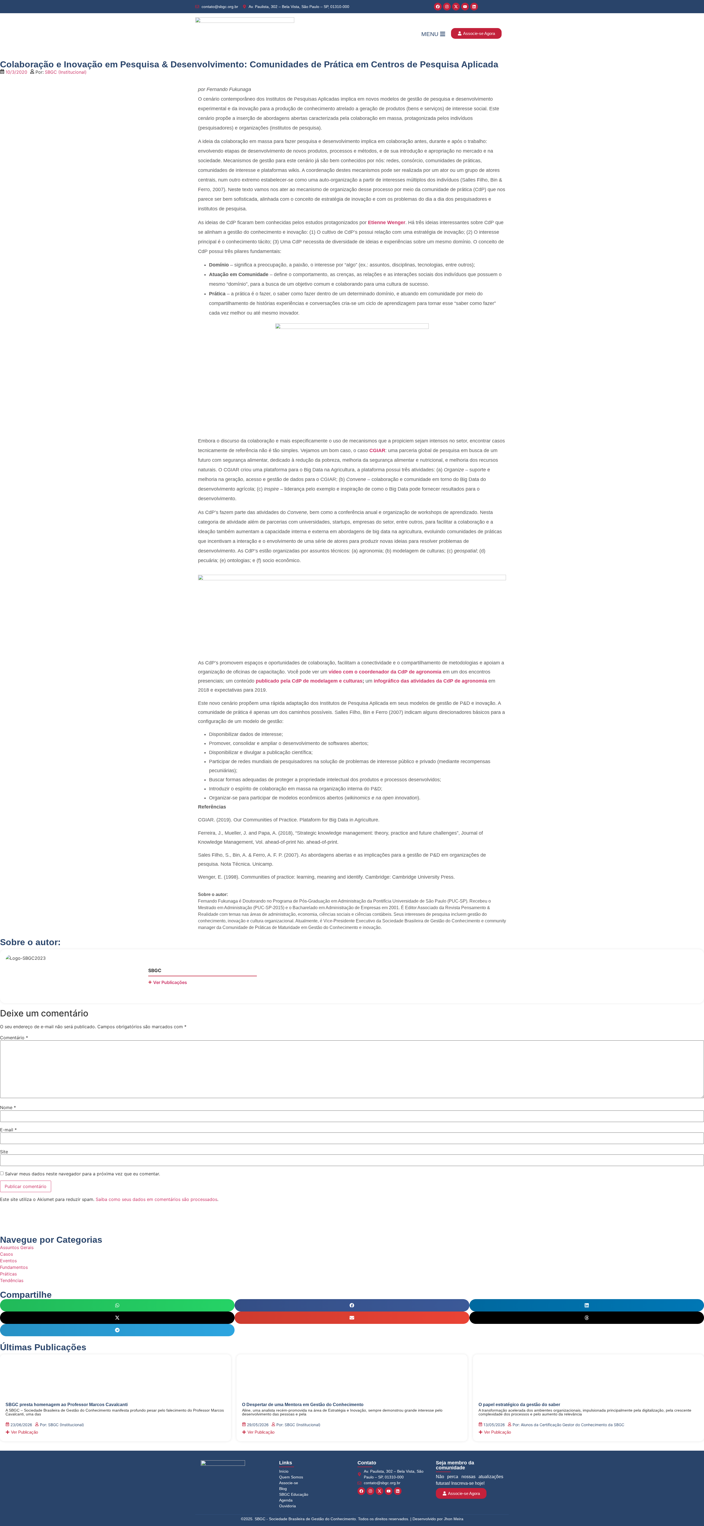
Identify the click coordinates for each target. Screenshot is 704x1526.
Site (4, 1152)
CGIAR (377, 450)
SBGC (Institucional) (66, 72)
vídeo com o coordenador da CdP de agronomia (385, 672)
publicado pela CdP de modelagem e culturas (309, 681)
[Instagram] (447, 6)
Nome (8, 1107)
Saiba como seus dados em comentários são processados (156, 1199)
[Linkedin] (474, 6)
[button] (117, 1305)
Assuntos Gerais (17, 1247)
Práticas (8, 1274)
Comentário (14, 1037)
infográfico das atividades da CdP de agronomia (430, 681)
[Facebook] (438, 6)
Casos (6, 1254)
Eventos (8, 1260)
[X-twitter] (456, 6)
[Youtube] (465, 6)
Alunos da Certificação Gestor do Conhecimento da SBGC (572, 1424)
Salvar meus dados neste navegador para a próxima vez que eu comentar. (82, 1174)
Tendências (11, 1280)
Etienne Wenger (386, 222)
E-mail (8, 1130)
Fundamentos (14, 1267)
